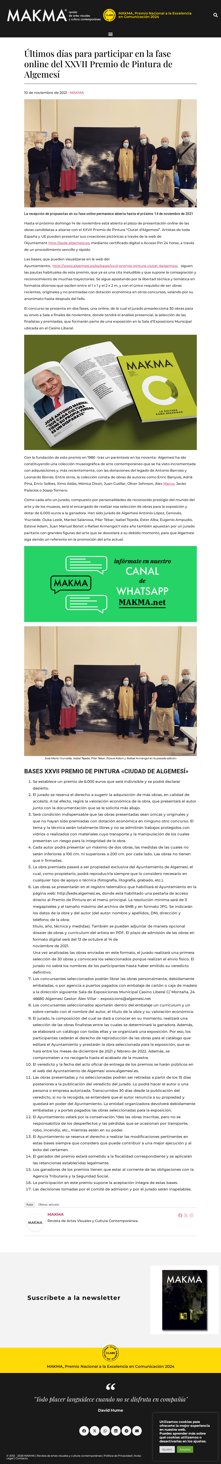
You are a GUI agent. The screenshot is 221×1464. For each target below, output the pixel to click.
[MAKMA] (35, 1222)
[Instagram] (191, 1215)
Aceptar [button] (185, 1449)
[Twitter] (185, 1215)
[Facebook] (180, 1215)
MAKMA (77, 93)
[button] (215, 15)
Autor (29, 1204)
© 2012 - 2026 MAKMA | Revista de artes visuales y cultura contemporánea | (55, 1455)
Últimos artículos (48, 1204)
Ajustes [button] (167, 1449)
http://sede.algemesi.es (68, 243)
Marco (168, 484)
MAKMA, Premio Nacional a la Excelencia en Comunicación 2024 (155, 15)
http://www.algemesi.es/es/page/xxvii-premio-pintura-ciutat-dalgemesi (114, 266)
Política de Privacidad (118, 1455)
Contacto (22, 1458)
